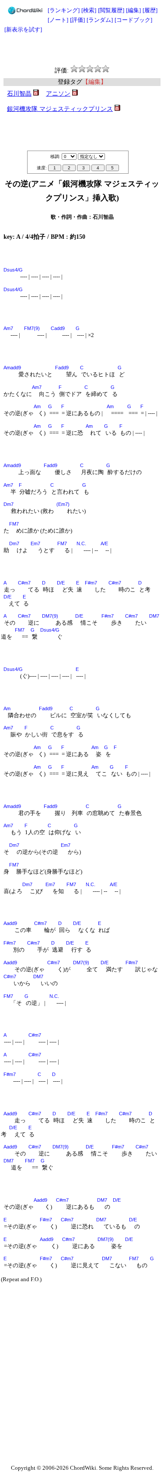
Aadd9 (10, 923)
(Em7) (63, 504)
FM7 (14, 523)
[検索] (88, 10)
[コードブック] (133, 20)
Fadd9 (62, 367)
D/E (61, 582)
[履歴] (150, 10)
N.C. (81, 543)
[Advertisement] (82, 50)
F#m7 (91, 582)
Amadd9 (12, 367)
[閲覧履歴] (111, 10)
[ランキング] (64, 10)
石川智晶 (19, 93)
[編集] (133, 10)
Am (37, 406)
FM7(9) (32, 328)
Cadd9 (58, 328)
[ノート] (58, 20)
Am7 (8, 328)
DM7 (154, 616)
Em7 (35, 543)
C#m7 (24, 582)
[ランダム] (100, 20)
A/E (104, 543)
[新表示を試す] (23, 29)
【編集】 (94, 82)
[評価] (77, 20)
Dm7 (8, 504)
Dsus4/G (13, 269)
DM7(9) (50, 616)
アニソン (58, 93)
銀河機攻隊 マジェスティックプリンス (60, 109)
